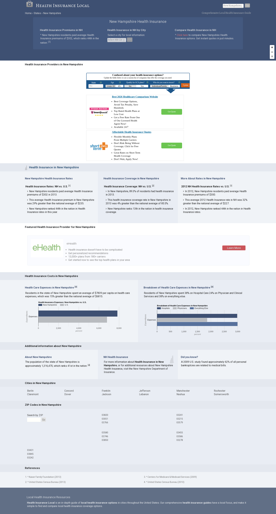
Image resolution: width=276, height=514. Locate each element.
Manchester (183, 390)
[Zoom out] (272, 52)
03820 (105, 415)
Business (174, 86)
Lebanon (144, 394)
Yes (142, 86)
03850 (105, 440)
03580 (105, 432)
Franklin (106, 390)
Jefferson (144, 390)
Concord (69, 390)
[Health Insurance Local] (31, 5)
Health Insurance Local (62, 5)
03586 (179, 436)
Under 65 (111, 86)
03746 (105, 436)
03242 (30, 457)
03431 (30, 450)
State (93, 83)
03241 (179, 415)
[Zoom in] (272, 47)
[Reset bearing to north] (272, 56)
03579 (179, 422)
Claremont (32, 394)
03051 (105, 419)
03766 (105, 422)
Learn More (234, 247)
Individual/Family (159, 86)
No (130, 86)
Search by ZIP (35, 415)
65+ (119, 86)
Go (247, 5)
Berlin (30, 390)
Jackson (106, 394)
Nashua (180, 394)
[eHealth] (47, 256)
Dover (67, 394)
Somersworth (221, 394)
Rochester (219, 390)
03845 (30, 454)
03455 (179, 432)
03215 (179, 419)
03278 (179, 440)
